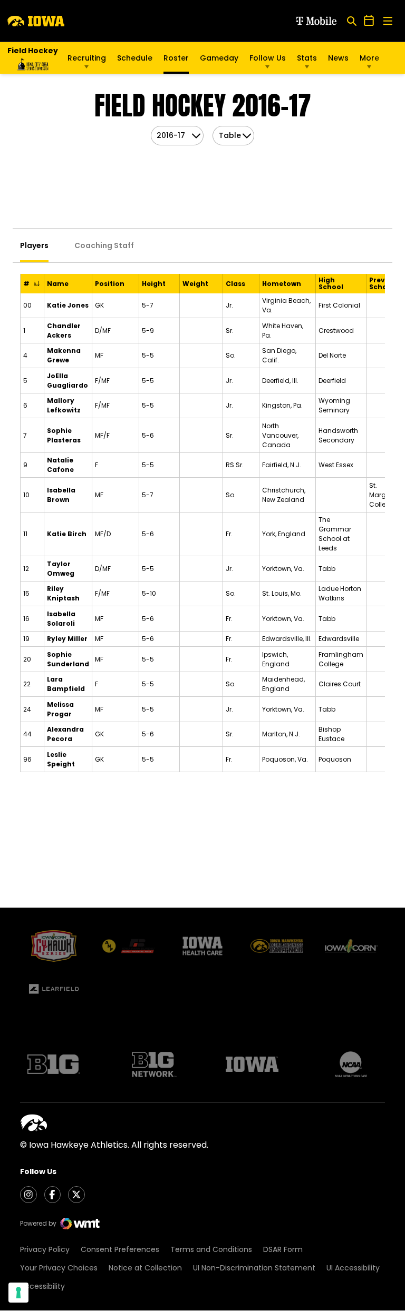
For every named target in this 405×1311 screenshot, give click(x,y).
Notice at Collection (145, 1268)
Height (154, 283)
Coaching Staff (104, 245)
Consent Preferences (120, 1249)
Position (109, 283)
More (369, 58)
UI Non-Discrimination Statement (254, 1268)
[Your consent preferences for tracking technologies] (18, 1293)
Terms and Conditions (211, 1249)
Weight (195, 283)
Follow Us (267, 58)
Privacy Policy (45, 1249)
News (338, 58)
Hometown (281, 283)
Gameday (219, 58)
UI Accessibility (353, 1268)
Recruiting (87, 58)
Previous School (384, 283)
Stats (307, 58)
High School (331, 283)
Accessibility (42, 1286)
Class (235, 283)
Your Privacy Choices (59, 1268)
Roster (176, 58)
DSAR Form (283, 1249)
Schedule (134, 58)
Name (58, 283)
